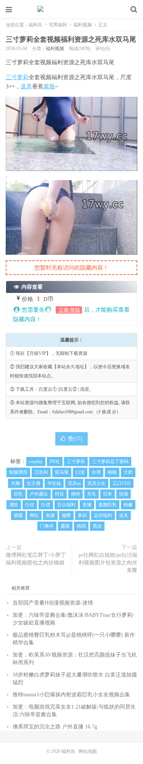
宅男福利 (58, 25)
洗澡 (123, 494)
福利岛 (71, 9)
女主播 (33, 483)
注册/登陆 (69, 310)
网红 (34, 515)
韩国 (81, 526)
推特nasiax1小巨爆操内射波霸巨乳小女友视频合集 (71, 694)
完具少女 (96, 483)
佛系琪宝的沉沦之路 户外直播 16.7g (55, 727)
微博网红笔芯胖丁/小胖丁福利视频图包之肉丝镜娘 (36, 559)
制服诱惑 (18, 472)
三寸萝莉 (17, 77)
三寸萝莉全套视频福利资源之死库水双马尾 (71, 39)
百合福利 (66, 504)
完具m (74, 483)
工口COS (121, 483)
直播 (87, 504)
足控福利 (103, 515)
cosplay (36, 461)
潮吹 (13, 504)
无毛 (91, 494)
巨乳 (18, 494)
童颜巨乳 (107, 504)
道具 (26, 86)
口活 (80, 472)
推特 (75, 494)
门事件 (47, 526)
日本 (107, 494)
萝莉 (82, 515)
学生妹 (54, 483)
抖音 (59, 494)
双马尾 (62, 472)
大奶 (128, 472)
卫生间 (41, 472)
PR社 (55, 461)
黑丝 (97, 526)
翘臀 (66, 515)
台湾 (96, 472)
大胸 (15, 483)
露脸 (65, 526)
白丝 (29, 504)
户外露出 (39, 494)
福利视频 (83, 25)
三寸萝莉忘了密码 (110, 461)
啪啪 (112, 472)
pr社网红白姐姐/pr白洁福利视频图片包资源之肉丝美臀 (108, 562)
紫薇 (49, 86)
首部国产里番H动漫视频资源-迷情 (53, 603)
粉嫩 (128, 504)
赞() (75, 439)
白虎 (45, 504)
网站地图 (88, 751)
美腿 (50, 515)
